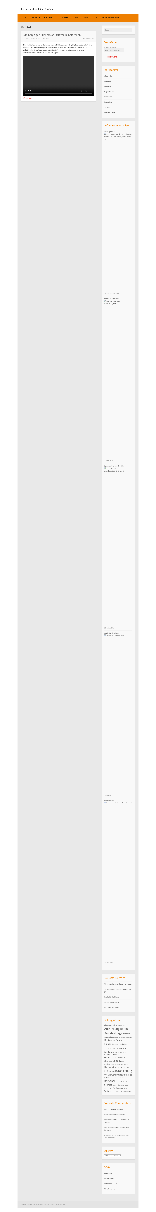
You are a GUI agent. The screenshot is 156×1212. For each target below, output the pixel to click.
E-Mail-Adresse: (110, 47)
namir (106, 1114)
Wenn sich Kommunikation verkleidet (117, 984)
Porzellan (112, 1078)
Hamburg (116, 1055)
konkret (36, 18)
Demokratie (112, 1040)
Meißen (122, 1061)
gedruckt (76, 18)
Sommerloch (123, 1085)
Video (27, 39)
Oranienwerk (110, 1075)
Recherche (108, 97)
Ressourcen (125, 1081)
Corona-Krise (109, 1037)
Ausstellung (111, 1029)
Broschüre (125, 1034)
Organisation (109, 92)
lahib (106, 1109)
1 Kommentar (89, 39)
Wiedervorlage (109, 112)
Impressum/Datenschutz (107, 18)
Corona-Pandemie (119, 1037)
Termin (107, 107)
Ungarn (126, 1088)
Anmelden (108, 1173)
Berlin (124, 1029)
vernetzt (88, 18)
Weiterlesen (28, 98)
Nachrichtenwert (110, 1064)
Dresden (110, 1048)
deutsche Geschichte (119, 1044)
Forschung (108, 1052)
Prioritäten (125, 1078)
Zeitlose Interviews (117, 1109)
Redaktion (108, 102)
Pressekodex (118, 1078)
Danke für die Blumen (112, 997)
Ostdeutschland (124, 1075)
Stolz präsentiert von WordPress (32, 1205)
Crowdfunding (128, 1037)
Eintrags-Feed (109, 1178)
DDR (106, 1040)
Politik (106, 1078)
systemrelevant (108, 1088)
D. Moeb (46, 39)
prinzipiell (63, 18)
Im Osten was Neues (111, 1007)
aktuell (25, 18)
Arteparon (121, 1025)
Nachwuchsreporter (122, 1064)
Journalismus (121, 1057)
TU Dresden (118, 1088)
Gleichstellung (108, 1054)
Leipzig (116, 1060)
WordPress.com (60, 1205)
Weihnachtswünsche (123, 1091)
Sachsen (108, 1084)
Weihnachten (110, 1091)
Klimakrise (108, 1061)
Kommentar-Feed (110, 1184)
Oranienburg (124, 1070)
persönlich (49, 18)
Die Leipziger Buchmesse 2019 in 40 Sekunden (52, 34)
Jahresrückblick (110, 1057)
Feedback (107, 86)
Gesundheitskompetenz (119, 1052)
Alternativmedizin (110, 1025)
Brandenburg (112, 1033)
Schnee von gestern (111, 1002)
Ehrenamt (122, 1048)
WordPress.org (109, 1189)
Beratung (107, 81)
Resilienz (118, 1081)
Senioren (115, 1085)
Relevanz (109, 1081)
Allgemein (108, 76)
